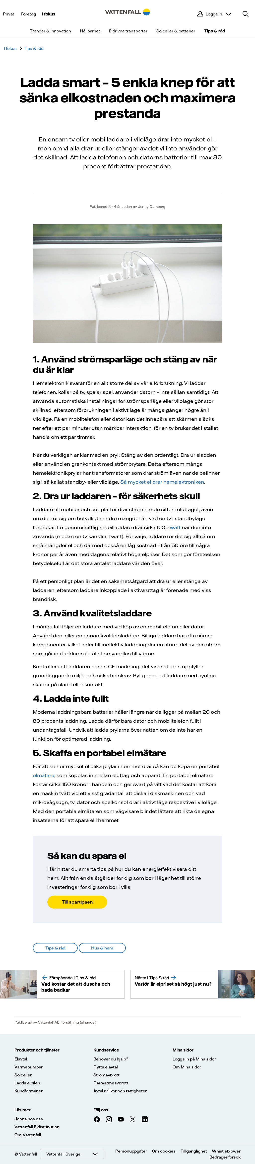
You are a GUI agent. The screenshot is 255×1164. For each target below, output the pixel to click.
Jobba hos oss (28, 1118)
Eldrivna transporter (128, 30)
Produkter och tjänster (37, 1050)
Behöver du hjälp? (110, 1058)
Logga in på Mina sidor (194, 1058)
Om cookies (164, 1151)
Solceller (23, 1074)
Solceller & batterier (175, 30)
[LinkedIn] (145, 1119)
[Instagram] (109, 1119)
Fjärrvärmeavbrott (110, 1082)
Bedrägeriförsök (225, 1157)
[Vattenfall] (127, 14)
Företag (28, 13)
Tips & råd (214, 30)
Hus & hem (102, 947)
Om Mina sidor (187, 1066)
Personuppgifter (131, 1151)
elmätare (43, 775)
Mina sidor (183, 1050)
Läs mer (22, 1109)
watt (175, 527)
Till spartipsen (77, 902)
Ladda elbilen (27, 1082)
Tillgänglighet (194, 1151)
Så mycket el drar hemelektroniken (162, 482)
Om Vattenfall (27, 1134)
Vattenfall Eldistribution (37, 1126)
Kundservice (106, 1050)
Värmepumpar (28, 1066)
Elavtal (20, 1058)
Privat (8, 13)
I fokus (48, 13)
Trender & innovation (50, 30)
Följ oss (100, 1109)
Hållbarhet (90, 30)
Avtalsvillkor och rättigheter (120, 1090)
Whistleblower (226, 1151)
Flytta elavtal (105, 1066)
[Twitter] (133, 1119)
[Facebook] (97, 1119)
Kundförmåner (28, 1090)
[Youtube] (121, 1119)
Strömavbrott (106, 1074)
